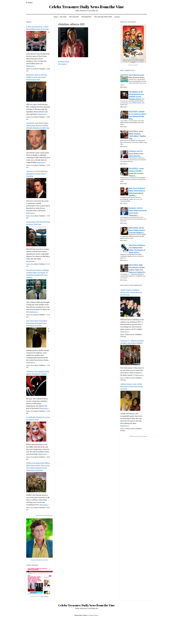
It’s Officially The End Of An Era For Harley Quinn (38, 418)
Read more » (30, 66)
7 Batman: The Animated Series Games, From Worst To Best (37, 372)
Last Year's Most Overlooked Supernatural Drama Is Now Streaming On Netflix (36, 323)
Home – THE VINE (60, 17)
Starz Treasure (44, 596)
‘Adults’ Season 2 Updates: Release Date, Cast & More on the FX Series (131, 292)
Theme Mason (50, 515)
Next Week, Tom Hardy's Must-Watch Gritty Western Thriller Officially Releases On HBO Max (37, 125)
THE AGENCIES (86, 17)
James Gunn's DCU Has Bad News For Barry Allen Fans (38, 223)
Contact (117, 17)
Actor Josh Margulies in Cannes (39, 559)
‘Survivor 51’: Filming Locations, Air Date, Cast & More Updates (132, 341)
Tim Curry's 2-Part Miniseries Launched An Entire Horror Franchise (37, 173)
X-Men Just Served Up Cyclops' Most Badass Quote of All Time (37, 27)
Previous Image (63, 61)
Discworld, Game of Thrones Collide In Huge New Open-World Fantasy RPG (36, 77)
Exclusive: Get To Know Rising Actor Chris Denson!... (136, 153)
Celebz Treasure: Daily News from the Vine (86, 6)
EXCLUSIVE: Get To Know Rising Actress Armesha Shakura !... (137, 230)
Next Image (62, 64)
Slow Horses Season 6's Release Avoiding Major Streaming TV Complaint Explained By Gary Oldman (37, 273)
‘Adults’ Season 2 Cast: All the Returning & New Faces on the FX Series (131, 386)
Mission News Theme (80, 615)
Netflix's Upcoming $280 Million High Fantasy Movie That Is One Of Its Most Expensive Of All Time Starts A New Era (38, 466)
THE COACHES (74, 17)
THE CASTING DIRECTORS (103, 17)
